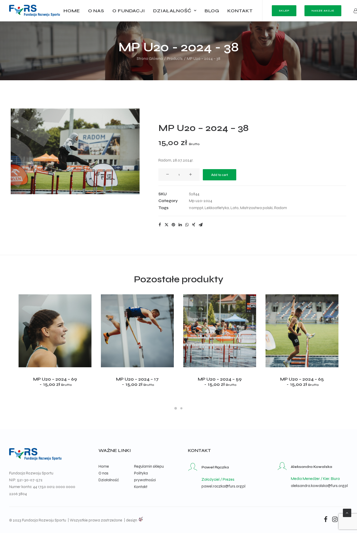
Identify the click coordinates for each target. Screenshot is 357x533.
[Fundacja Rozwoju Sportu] (34, 10)
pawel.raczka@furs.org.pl (223, 486)
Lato (235, 207)
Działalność (172, 11)
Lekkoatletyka (217, 207)
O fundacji (128, 11)
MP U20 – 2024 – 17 (137, 381)
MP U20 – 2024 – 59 (219, 381)
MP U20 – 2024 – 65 (302, 381)
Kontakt (239, 11)
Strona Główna (150, 58)
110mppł (196, 207)
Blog (212, 11)
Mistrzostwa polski (256, 207)
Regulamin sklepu (149, 466)
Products (175, 58)
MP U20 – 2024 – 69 (55, 381)
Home (72, 11)
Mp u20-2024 (200, 200)
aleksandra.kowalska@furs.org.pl (319, 485)
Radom (280, 207)
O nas (96, 11)
